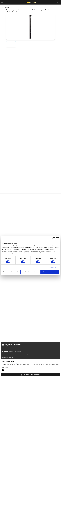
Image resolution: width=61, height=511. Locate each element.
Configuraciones (52, 267)
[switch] (23, 261)
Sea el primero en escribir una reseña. (15, 351)
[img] (5, 351)
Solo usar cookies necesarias (11, 271)
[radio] (11, 44)
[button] (30, 26)
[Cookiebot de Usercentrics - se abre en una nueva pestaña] (52, 238)
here (20, 11)
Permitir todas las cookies (50, 271)
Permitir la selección (30, 271)
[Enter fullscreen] (52, 15)
